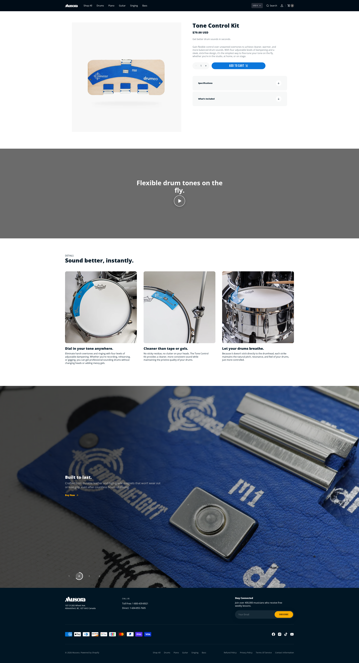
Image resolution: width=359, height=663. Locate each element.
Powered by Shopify (90, 652)
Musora (76, 652)
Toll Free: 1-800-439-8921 (135, 603)
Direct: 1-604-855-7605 (134, 608)
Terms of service (264, 652)
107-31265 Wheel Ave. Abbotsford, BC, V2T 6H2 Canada (80, 607)
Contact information (284, 652)
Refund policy (230, 652)
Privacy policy (246, 652)
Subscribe (284, 614)
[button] (271, 6)
